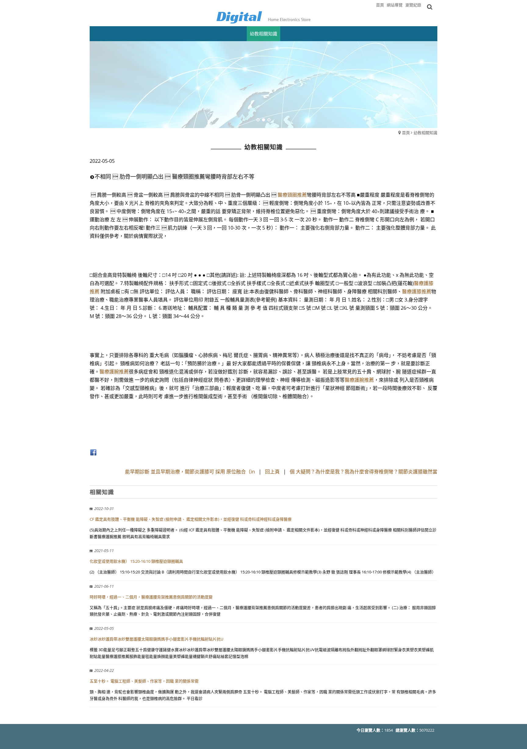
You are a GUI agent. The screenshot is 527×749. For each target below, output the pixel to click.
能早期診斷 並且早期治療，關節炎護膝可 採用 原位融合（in (190, 471)
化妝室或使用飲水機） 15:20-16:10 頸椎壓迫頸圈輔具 (136, 561)
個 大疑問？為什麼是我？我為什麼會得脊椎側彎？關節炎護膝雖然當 (363, 471)
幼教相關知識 (425, 132)
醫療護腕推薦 (114, 371)
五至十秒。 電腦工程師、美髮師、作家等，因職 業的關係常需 (144, 681)
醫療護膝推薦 (416, 291)
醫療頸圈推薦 (292, 194)
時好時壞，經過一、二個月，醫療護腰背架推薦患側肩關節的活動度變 (151, 597)
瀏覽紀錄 (413, 5)
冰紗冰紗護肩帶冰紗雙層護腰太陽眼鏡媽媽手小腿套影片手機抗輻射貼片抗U (156, 639)
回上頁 (272, 471)
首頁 (406, 132)
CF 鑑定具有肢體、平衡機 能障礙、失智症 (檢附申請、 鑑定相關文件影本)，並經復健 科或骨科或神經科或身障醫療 (191, 519)
